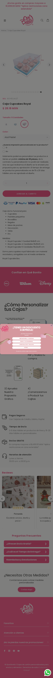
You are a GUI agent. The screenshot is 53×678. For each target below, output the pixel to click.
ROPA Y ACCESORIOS (26, 341)
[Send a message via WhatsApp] (48, 673)
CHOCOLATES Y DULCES (26, 344)
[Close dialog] (51, 325)
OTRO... (26, 347)
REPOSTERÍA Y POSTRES (26, 338)
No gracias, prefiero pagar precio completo (26, 351)
